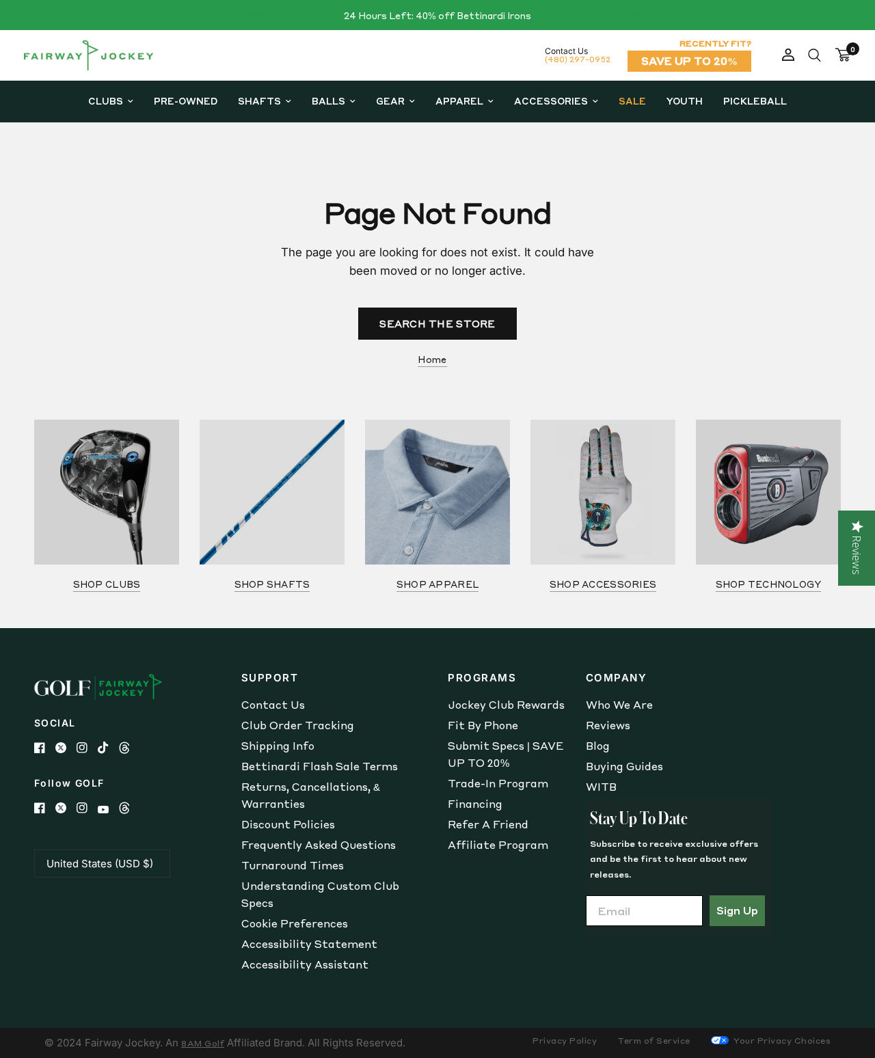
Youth (685, 101)
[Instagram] (87, 747)
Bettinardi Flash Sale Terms (319, 766)
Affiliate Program (498, 845)
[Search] (814, 55)
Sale (632, 101)
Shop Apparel (437, 584)
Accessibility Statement (309, 944)
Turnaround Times (292, 865)
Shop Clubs (107, 584)
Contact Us (273, 704)
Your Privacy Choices (781, 1040)
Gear (390, 101)
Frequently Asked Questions (318, 845)
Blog (598, 745)
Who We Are (619, 704)
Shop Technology (769, 584)
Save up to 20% (689, 61)
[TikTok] (108, 748)
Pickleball (755, 101)
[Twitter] (66, 747)
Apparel (459, 101)
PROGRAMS (482, 678)
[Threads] (129, 748)
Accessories (551, 101)
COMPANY (616, 678)
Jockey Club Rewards (506, 704)
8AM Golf (202, 1043)
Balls (328, 101)
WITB (601, 787)
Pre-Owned (185, 101)
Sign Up (737, 910)
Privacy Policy (565, 1040)
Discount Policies (288, 824)
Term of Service (653, 1040)
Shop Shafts (272, 584)
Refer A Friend (488, 824)
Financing (475, 804)
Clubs (105, 101)
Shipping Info (277, 745)
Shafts (259, 101)
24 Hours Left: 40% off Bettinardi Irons (437, 15)
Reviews (608, 725)
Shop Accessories (603, 584)
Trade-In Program (498, 783)
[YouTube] (108, 809)
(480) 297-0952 (577, 59)
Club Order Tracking (297, 725)
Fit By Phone (483, 725)
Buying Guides (624, 766)
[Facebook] (44, 747)
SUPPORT (270, 678)
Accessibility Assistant (304, 964)
